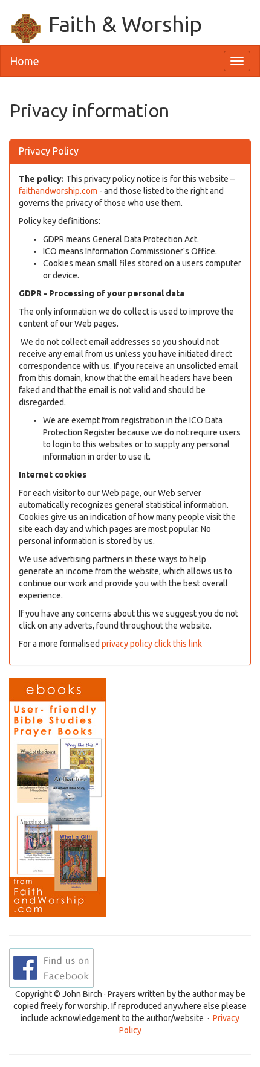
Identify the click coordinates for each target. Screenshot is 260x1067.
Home (24, 61)
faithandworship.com (58, 191)
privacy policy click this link (154, 644)
